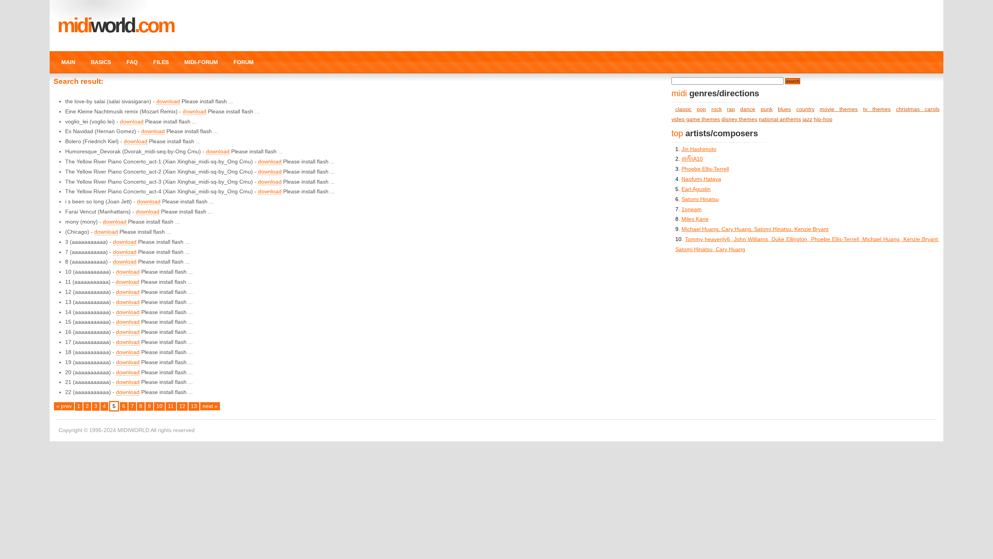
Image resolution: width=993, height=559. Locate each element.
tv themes (877, 109)
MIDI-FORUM (201, 62)
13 (194, 406)
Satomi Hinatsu (700, 199)
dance (747, 109)
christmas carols (917, 109)
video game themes (695, 119)
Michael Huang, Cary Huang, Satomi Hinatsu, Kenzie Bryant (755, 229)
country (805, 109)
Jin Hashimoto (699, 149)
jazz (807, 119)
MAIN (68, 62)
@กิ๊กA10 (692, 159)
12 (182, 406)
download (168, 101)
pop (701, 109)
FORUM (244, 62)
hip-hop (823, 119)
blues (784, 109)
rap (731, 109)
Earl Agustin (696, 189)
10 (159, 406)
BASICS (101, 62)
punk (767, 109)
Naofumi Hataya (701, 179)
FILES (161, 62)
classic (683, 109)
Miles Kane (695, 219)
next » (210, 406)
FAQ (132, 62)
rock (716, 109)
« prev (64, 406)
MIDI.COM (115, 25)
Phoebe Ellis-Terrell (705, 169)
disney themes (739, 119)
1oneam (692, 209)
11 (171, 406)
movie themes (839, 109)
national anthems (780, 119)
